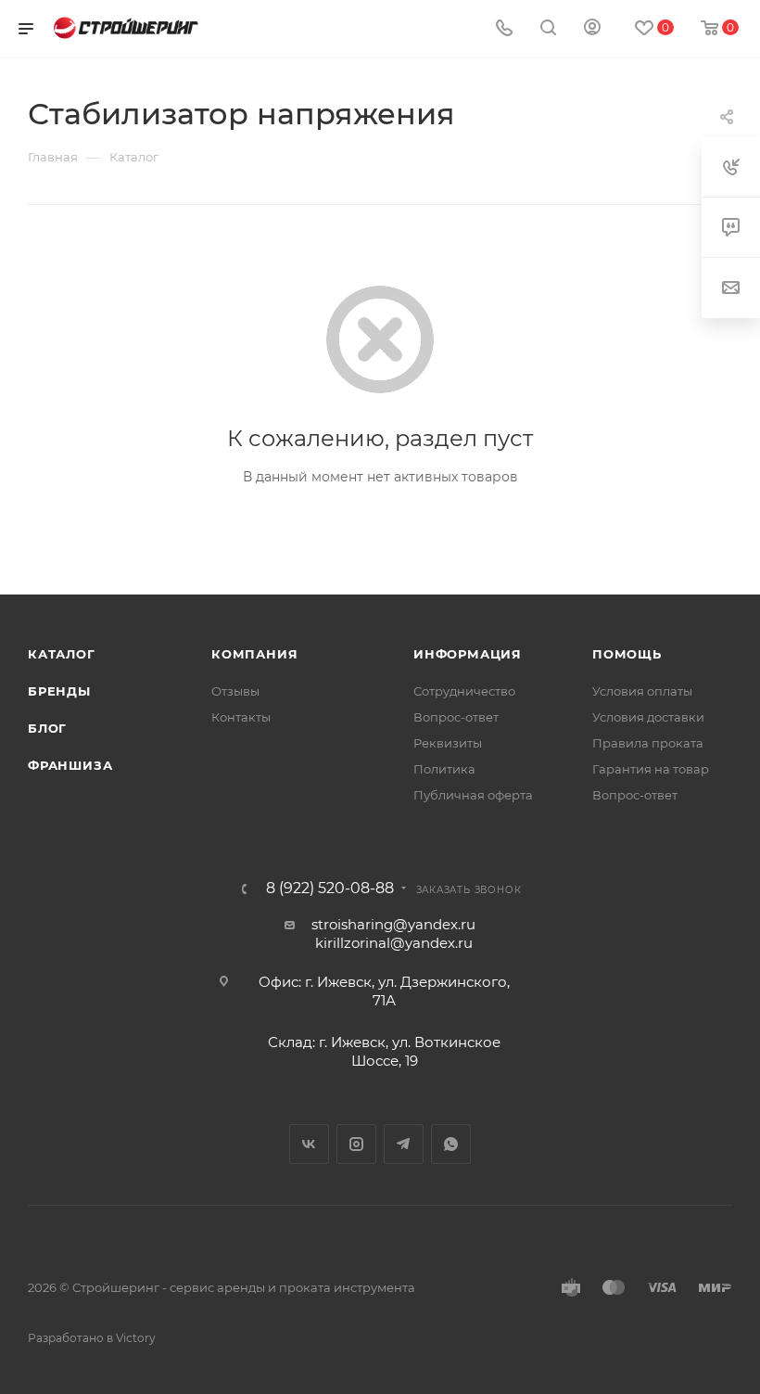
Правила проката (647, 742)
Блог (47, 728)
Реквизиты (447, 742)
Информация (467, 653)
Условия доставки (648, 717)
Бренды (59, 691)
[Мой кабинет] (592, 29)
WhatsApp (451, 1144)
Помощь (627, 653)
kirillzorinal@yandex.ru (394, 943)
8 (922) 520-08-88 (330, 888)
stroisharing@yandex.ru (393, 924)
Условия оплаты (642, 691)
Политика (444, 768)
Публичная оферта (473, 794)
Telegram (404, 1144)
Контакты (241, 717)
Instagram (356, 1144)
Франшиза (70, 765)
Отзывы (235, 691)
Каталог (61, 653)
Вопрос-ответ (456, 717)
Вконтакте (309, 1144)
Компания (254, 653)
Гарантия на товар (650, 768)
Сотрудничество (464, 691)
